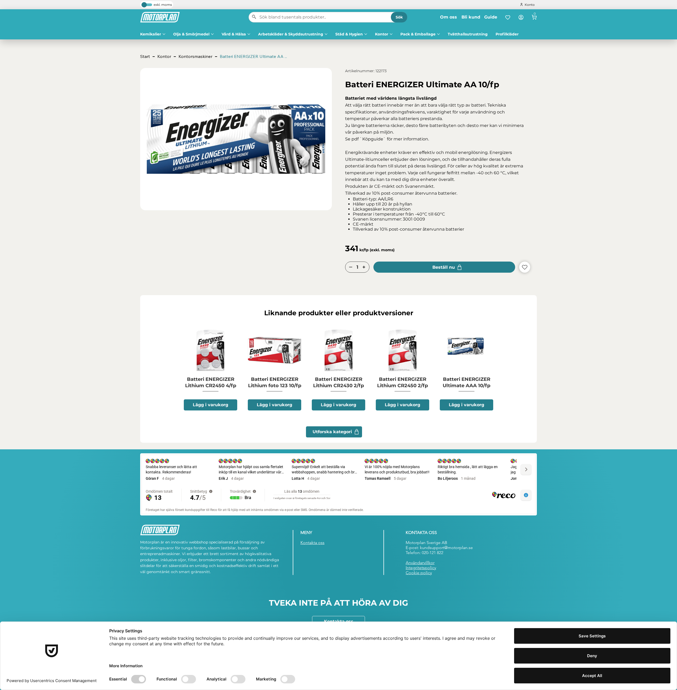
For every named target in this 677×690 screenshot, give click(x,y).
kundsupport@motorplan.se (446, 547)
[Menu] (534, 17)
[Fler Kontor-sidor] (391, 34)
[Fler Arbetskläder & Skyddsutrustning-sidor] (326, 34)
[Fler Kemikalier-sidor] (164, 34)
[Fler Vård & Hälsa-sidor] (249, 34)
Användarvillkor (420, 562)
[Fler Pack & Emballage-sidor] (438, 34)
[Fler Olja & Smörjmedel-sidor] (212, 34)
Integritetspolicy (421, 567)
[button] (253, 56)
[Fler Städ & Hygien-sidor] (365, 34)
